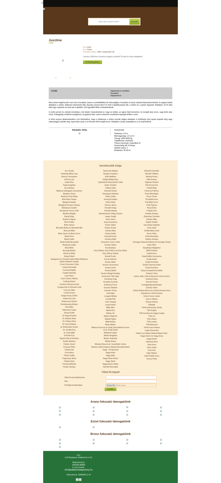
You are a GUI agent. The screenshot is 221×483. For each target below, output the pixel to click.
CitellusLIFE (171, 7)
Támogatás (94, 7)
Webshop (135, 7)
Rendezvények (107, 7)
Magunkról (125, 7)
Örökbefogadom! (92, 62)
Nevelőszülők (146, 7)
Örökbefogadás (81, 7)
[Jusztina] (63, 60)
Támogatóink (159, 7)
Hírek (117, 7)
